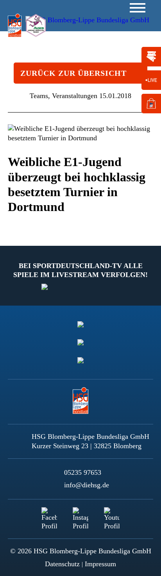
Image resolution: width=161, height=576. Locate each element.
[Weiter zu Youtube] (112, 515)
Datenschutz (62, 564)
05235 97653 (82, 472)
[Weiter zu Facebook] (49, 515)
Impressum (100, 564)
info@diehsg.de (86, 485)
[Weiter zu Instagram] (80, 515)
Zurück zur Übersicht (73, 73)
